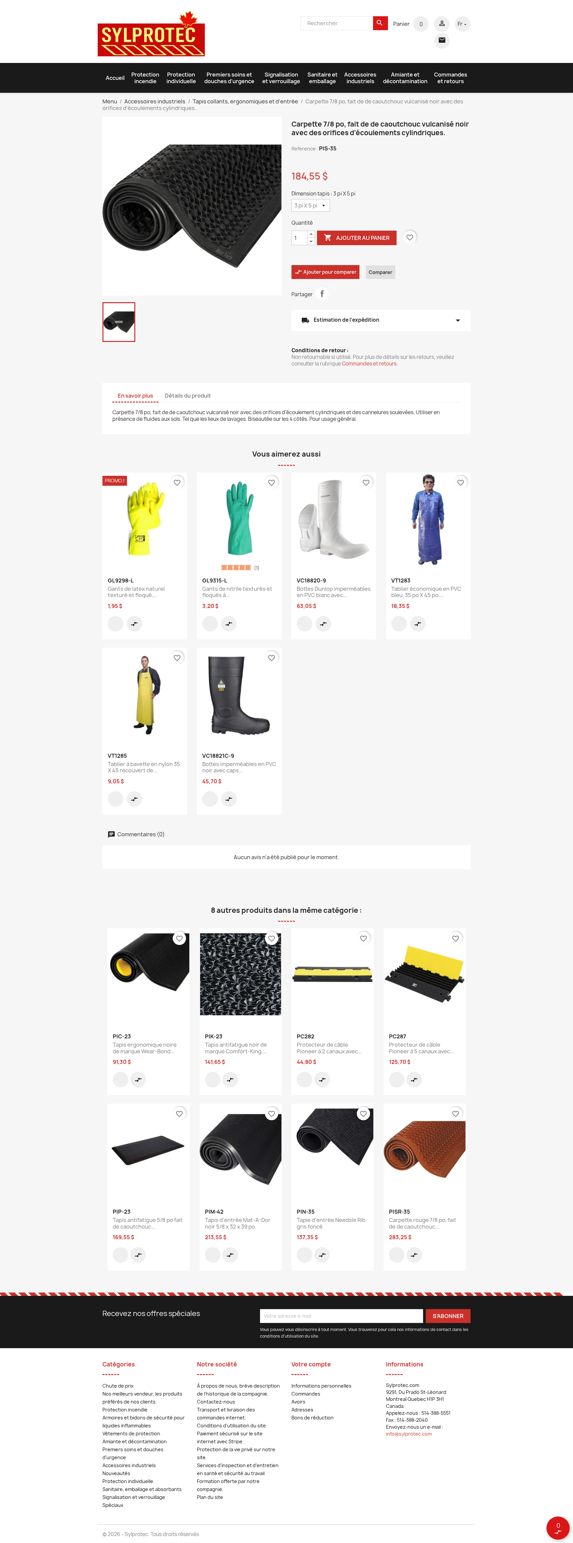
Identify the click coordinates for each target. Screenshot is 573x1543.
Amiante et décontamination (405, 78)
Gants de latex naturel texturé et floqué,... (136, 592)
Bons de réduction (312, 1417)
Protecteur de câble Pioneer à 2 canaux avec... (329, 1048)
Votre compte (311, 1364)
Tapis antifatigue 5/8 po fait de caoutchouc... (148, 1223)
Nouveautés (116, 1473)
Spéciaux (112, 1505)
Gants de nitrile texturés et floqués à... (237, 592)
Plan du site (210, 1497)
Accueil (115, 78)
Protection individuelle (181, 78)
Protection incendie (145, 78)
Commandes (305, 1394)
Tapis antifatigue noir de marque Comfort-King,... (236, 1048)
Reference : (304, 148)
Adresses (302, 1409)
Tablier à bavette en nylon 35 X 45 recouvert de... (144, 767)
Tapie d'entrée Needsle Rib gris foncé (331, 1223)
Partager (322, 293)
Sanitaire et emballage (322, 78)
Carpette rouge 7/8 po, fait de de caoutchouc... (422, 1223)
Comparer (380, 272)
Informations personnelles (321, 1386)
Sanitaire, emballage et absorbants (142, 1489)
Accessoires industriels (360, 78)
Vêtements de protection (131, 1433)
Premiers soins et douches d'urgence (229, 78)
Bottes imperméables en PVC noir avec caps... (239, 767)
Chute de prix (118, 1386)
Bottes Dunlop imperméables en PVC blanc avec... (334, 592)
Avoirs (298, 1402)
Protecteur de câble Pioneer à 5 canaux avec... (421, 1048)
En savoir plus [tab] (135, 395)
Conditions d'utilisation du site (231, 1425)
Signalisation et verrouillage (281, 78)
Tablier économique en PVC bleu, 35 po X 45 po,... (426, 592)
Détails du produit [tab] (188, 395)
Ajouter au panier (357, 238)
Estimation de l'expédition (381, 320)
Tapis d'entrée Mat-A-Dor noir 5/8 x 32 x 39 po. (238, 1223)
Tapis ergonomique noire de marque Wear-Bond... (145, 1048)
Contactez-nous (216, 1402)
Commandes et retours (450, 78)
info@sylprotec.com (409, 1434)
